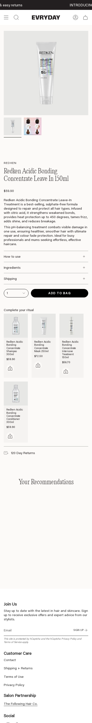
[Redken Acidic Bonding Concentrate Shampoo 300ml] (16, 326)
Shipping (10, 278)
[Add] (10, 368)
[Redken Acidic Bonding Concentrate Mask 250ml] (44, 326)
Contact (10, 660)
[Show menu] (6, 17)
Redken (10, 163)
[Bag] (85, 17)
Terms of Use (14, 676)
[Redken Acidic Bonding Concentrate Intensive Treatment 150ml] (71, 326)
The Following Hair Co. (21, 704)
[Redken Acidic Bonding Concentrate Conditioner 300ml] (16, 394)
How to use (12, 256)
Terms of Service (12, 642)
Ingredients (12, 267)
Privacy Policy (68, 638)
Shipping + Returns (18, 668)
